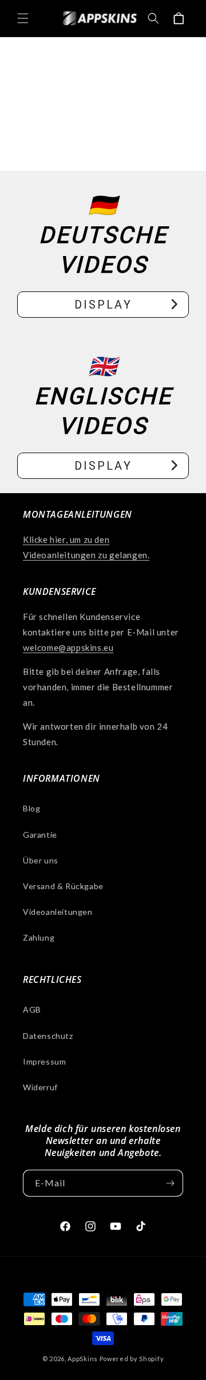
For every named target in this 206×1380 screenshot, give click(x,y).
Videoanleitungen (58, 912)
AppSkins (83, 1358)
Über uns (40, 860)
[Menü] (22, 18)
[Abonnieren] (170, 1183)
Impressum (44, 1061)
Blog (31, 808)
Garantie (40, 834)
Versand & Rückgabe (63, 886)
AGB (32, 1009)
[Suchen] (153, 18)
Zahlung (38, 937)
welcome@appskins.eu (68, 647)
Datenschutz (48, 1036)
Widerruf (40, 1087)
